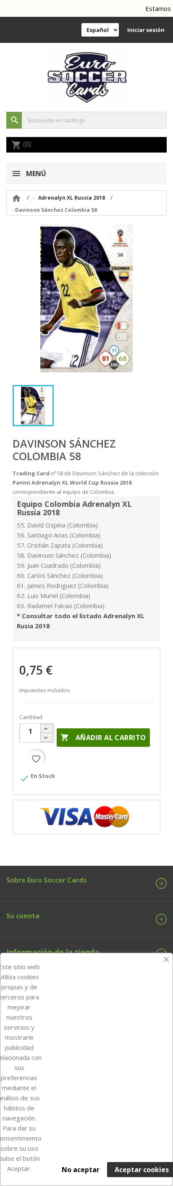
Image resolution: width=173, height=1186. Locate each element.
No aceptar (81, 1169)
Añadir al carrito (103, 737)
